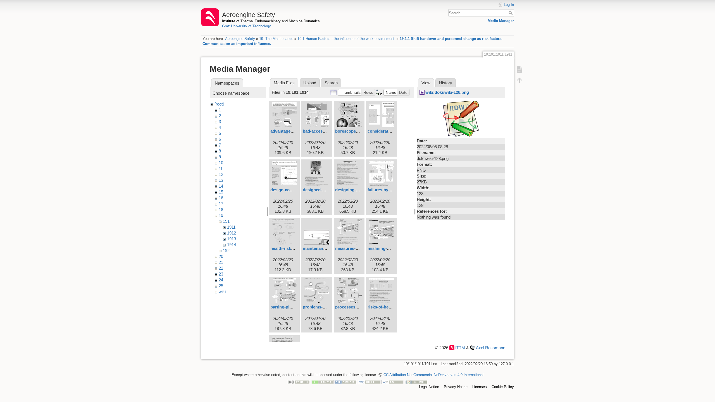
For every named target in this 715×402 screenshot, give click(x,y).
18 (221, 209)
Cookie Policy (503, 387)
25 (221, 285)
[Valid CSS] (393, 382)
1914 (231, 244)
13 (221, 180)
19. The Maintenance (276, 39)
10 (221, 162)
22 (221, 268)
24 (221, 279)
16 (221, 197)
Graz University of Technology (246, 26)
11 (221, 168)
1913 (231, 238)
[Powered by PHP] (346, 382)
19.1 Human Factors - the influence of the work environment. (346, 39)
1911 (231, 227)
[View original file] (461, 118)
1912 (231, 233)
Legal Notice (429, 387)
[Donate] (322, 382)
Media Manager (501, 21)
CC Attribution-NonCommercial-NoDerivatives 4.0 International (433, 375)
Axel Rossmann (490, 347)
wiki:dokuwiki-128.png (447, 92)
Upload (309, 82)
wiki (222, 291)
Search (511, 13)
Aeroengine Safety (240, 39)
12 (221, 174)
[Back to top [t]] (519, 80)
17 (221, 203)
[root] (219, 104)
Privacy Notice (456, 387)
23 (221, 274)
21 (221, 262)
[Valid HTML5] (369, 382)
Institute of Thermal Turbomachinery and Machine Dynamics (271, 21)
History (445, 82)
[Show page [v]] (519, 69)
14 (221, 186)
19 (221, 215)
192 (226, 250)
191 (226, 221)
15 (221, 192)
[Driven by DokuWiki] (416, 382)
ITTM (460, 347)
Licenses (479, 387)
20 (221, 256)
